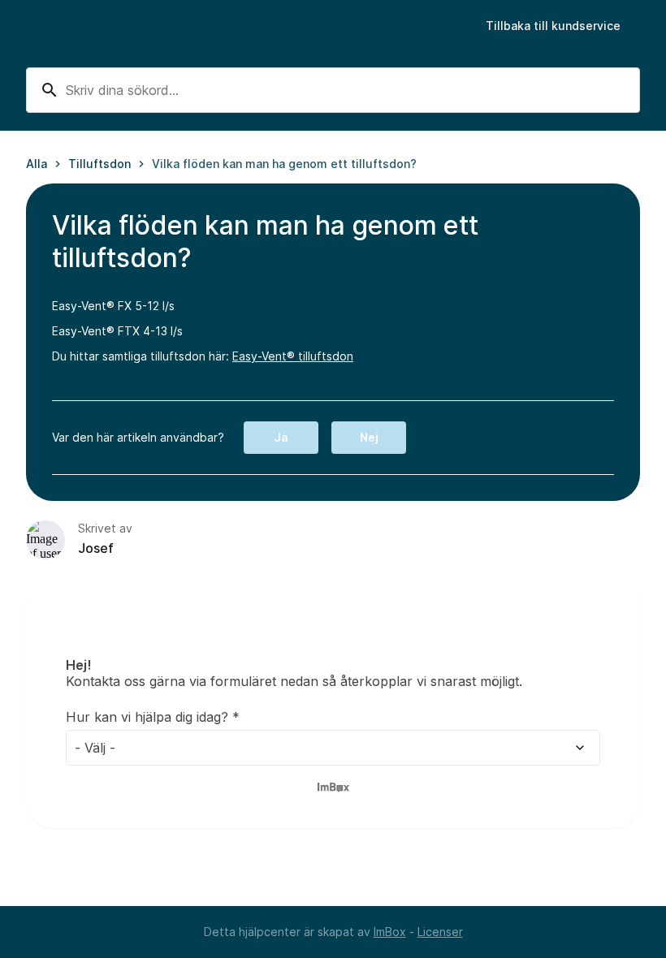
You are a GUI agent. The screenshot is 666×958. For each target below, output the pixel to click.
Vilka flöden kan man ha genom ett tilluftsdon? (284, 163)
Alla (36, 163)
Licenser (440, 932)
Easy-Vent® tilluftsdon (292, 356)
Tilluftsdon (99, 163)
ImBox (390, 932)
